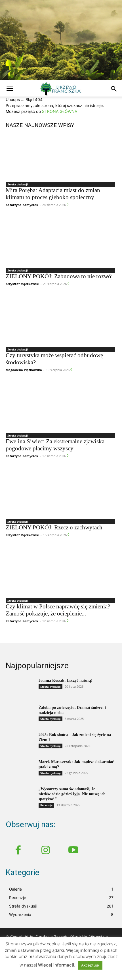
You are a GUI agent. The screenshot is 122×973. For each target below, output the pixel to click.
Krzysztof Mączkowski (22, 284)
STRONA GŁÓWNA (59, 111)
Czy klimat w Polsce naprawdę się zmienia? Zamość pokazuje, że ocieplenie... (58, 610)
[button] (114, 89)
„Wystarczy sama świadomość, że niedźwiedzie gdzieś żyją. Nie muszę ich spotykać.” (72, 794)
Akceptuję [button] (90, 965)
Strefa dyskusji (17, 184)
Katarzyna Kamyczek (22, 205)
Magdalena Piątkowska (24, 370)
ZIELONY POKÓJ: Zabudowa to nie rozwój (59, 276)
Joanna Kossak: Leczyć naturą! (65, 680)
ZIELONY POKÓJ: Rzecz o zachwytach (54, 527)
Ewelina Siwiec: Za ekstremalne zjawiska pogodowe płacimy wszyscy (55, 445)
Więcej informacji (56, 965)
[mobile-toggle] (10, 89)
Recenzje (46, 805)
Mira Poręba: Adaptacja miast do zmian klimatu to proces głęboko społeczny (53, 194)
